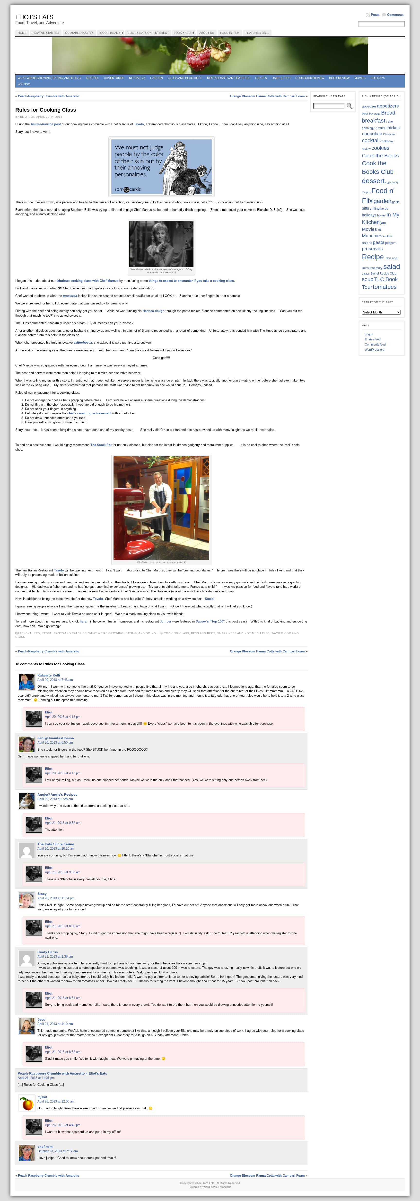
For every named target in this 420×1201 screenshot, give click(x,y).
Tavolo (139, 124)
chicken (392, 127)
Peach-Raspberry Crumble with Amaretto (48, 96)
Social (209, 599)
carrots (379, 128)
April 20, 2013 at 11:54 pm (55, 898)
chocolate (372, 133)
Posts (375, 15)
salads (366, 273)
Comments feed (375, 344)
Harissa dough (154, 311)
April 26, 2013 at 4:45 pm (62, 1125)
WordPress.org (375, 349)
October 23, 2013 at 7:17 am (57, 1151)
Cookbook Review (309, 78)
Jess (41, 1019)
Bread (388, 113)
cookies (380, 148)
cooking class (176, 633)
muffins (388, 236)
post (46, 124)
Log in (369, 334)
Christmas (389, 134)
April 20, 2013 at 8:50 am (55, 742)
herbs (384, 208)
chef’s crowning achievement (89, 413)
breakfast (373, 120)
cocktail (371, 140)
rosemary (376, 268)
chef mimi (45, 1146)
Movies (360, 78)
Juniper (166, 621)
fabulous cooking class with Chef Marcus (87, 281)
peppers (390, 243)
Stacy (42, 894)
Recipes (92, 78)
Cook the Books (380, 155)
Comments (395, 15)
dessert (373, 181)
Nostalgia (137, 78)
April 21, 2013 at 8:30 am (62, 926)
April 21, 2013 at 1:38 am (55, 956)
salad (391, 266)
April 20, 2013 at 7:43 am (55, 680)
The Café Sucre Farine (55, 844)
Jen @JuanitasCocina (55, 738)
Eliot (48, 712)
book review (339, 78)
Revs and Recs (203, 633)
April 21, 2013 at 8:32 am (62, 1052)
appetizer (369, 106)
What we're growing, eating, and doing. (49, 78)
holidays (369, 215)
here (83, 621)
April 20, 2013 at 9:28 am (55, 799)
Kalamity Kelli (48, 675)
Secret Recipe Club (383, 273)
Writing (24, 84)
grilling (375, 208)
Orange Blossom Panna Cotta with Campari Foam (267, 96)
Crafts (261, 78)
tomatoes (385, 287)
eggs (388, 182)
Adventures (114, 78)
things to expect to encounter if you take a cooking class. (192, 281)
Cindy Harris (47, 952)
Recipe (373, 257)
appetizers (388, 105)
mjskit (42, 1097)
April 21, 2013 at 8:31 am (62, 998)
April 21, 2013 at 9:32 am (62, 823)
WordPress (210, 1186)
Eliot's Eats (34, 17)
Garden (156, 78)
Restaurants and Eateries (228, 78)
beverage (374, 113)
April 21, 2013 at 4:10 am (55, 1024)
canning (367, 128)
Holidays (377, 78)
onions (367, 243)
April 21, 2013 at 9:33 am (62, 872)
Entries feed (373, 339)
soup (367, 279)
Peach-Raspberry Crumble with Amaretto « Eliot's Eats (62, 1073)
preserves (372, 248)
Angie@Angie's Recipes (57, 794)
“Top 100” (210, 621)
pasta (379, 242)
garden (382, 201)
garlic (396, 202)
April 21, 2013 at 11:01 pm (36, 1078)
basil (365, 113)
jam (383, 223)
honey (381, 215)
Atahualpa (225, 1186)
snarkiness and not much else (243, 633)
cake (389, 121)
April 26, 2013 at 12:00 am (56, 1101)
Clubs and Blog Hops (185, 78)
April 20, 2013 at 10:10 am (56, 848)
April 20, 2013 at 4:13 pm (62, 717)
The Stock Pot (101, 445)
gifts (365, 208)
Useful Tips (281, 78)
